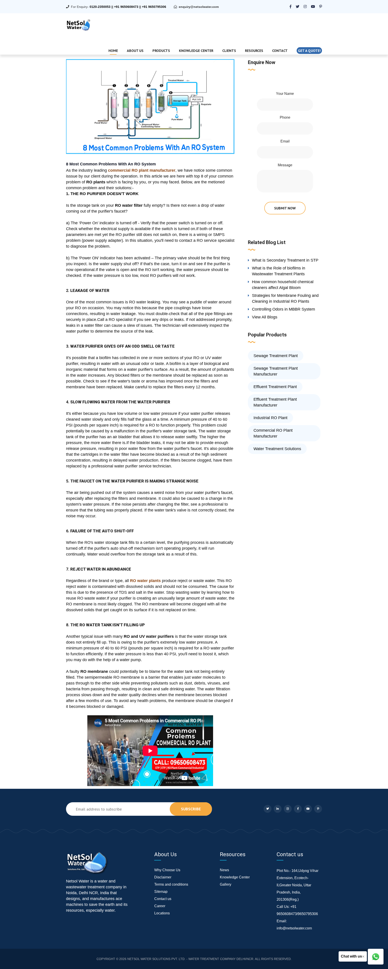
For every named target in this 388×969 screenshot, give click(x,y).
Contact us (162, 899)
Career (159, 906)
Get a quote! (309, 50)
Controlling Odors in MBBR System (283, 309)
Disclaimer (162, 877)
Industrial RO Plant (270, 418)
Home (113, 50)
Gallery (225, 884)
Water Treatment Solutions (277, 449)
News (224, 870)
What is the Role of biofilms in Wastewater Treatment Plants (278, 271)
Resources (254, 50)
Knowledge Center (196, 50)
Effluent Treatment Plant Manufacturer (275, 402)
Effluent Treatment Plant (275, 386)
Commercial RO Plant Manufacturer (273, 433)
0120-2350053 (100, 7)
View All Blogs (264, 317)
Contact (280, 50)
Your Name (285, 94)
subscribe (191, 808)
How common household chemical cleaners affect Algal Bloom (282, 285)
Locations (162, 913)
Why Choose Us (167, 870)
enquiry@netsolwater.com (199, 7)
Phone (285, 117)
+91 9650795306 (154, 7)
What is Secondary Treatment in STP (285, 260)
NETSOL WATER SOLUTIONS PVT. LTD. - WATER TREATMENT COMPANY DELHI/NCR (190, 959)
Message (285, 165)
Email (285, 141)
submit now (285, 208)
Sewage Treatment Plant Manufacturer (276, 371)
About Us (135, 50)
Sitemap (161, 891)
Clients (229, 50)
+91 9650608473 (126, 7)
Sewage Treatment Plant (276, 355)
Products (161, 50)
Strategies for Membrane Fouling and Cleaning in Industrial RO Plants (285, 298)
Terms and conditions (171, 884)
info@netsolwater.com (294, 928)
